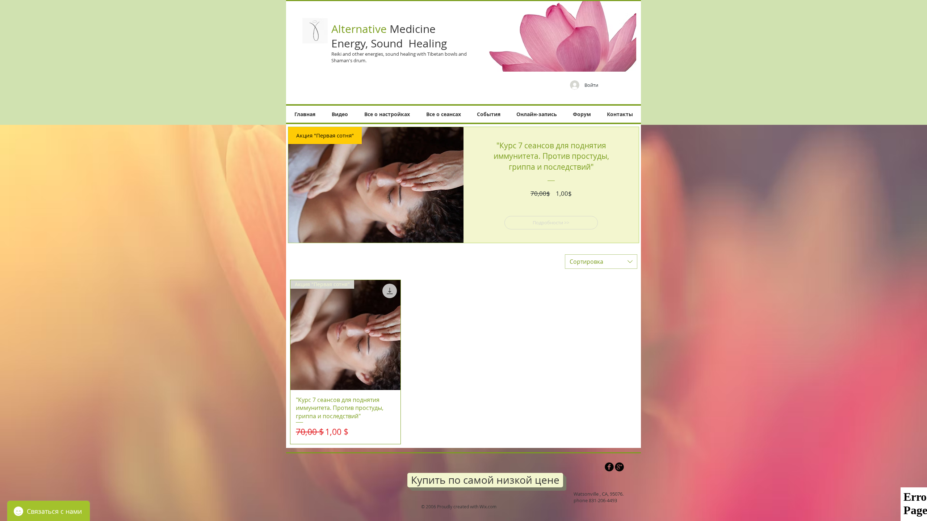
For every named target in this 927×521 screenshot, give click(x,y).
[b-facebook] (609, 466)
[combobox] (601, 261)
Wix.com (487, 506)
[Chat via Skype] (585, 469)
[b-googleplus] (619, 466)
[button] (339, 114)
